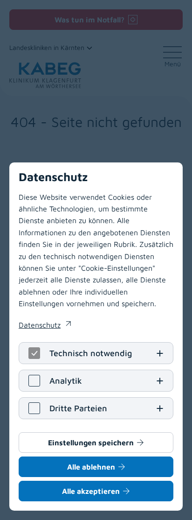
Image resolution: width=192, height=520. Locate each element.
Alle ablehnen (91, 467)
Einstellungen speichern (91, 442)
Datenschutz (45, 326)
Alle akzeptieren (91, 491)
